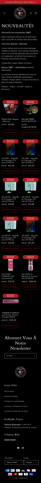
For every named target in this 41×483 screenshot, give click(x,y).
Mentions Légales (11, 396)
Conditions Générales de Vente (16, 411)
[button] (4, 13)
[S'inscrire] (34, 355)
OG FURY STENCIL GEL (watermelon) (8, 276)
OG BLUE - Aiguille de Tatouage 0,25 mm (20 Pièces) (10, 199)
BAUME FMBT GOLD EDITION (29, 120)
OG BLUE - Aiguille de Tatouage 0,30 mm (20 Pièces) (30, 199)
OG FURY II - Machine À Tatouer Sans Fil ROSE (30, 276)
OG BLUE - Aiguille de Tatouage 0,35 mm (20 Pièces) (10, 238)
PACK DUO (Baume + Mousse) (10, 120)
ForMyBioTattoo (23, 478)
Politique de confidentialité (14, 401)
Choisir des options (30, 132)
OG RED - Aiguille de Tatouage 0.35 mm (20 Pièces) (10, 160)
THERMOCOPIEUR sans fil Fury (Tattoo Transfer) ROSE (10, 315)
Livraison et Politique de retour (16, 406)
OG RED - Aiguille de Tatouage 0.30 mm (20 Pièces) (30, 160)
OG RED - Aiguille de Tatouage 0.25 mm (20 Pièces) (30, 238)
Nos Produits (9, 391)
